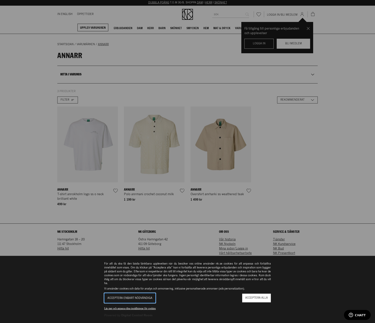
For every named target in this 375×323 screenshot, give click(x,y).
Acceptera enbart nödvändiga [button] (129, 298)
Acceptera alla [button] (256, 298)
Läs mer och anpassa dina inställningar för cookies (130, 308)
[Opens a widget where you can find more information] (357, 315)
